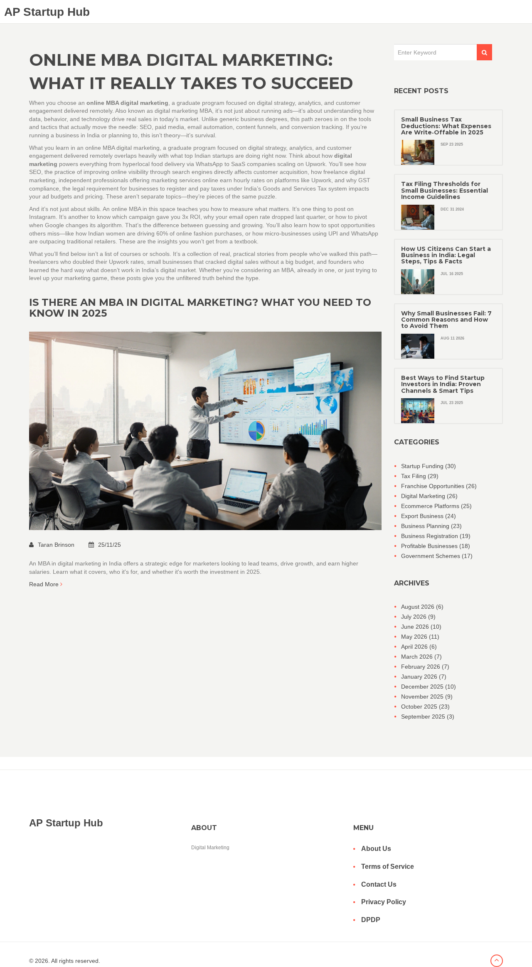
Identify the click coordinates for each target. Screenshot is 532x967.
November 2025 (427, 696)
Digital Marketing (429, 496)
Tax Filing (419, 476)
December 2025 (428, 686)
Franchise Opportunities (439, 486)
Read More (44, 584)
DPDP (370, 919)
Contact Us (379, 884)
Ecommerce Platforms (436, 506)
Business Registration (435, 536)
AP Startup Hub (47, 11)
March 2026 (421, 656)
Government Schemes (437, 556)
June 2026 (421, 626)
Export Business (428, 516)
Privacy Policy (383, 901)
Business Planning (431, 526)
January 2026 (423, 676)
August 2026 (422, 606)
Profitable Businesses (435, 546)
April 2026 (419, 646)
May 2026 (420, 636)
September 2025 (427, 716)
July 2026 (418, 616)
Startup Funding (428, 466)
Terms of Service (387, 866)
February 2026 (425, 666)
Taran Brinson (57, 544)
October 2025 (425, 706)
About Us (376, 848)
